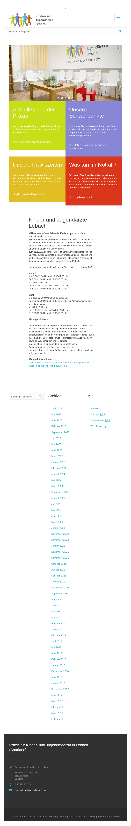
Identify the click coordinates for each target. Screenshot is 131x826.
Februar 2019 (58, 659)
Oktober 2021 (58, 563)
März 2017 (57, 701)
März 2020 (57, 617)
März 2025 (57, 456)
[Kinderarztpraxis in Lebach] (31, 19)
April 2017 (56, 695)
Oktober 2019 (58, 635)
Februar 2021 (58, 575)
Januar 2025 (58, 462)
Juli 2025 (56, 438)
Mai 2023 (56, 510)
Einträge (97, 414)
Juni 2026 (56, 408)
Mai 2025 (56, 444)
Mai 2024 (56, 480)
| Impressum (25, 816)
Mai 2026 (56, 414)
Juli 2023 (56, 504)
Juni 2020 (56, 605)
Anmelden (95, 408)
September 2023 (60, 492)
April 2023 (56, 516)
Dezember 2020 (60, 587)
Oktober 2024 (58, 468)
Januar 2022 (58, 545)
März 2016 (57, 713)
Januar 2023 (58, 527)
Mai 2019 (56, 647)
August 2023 (58, 498)
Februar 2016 (58, 719)
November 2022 (60, 539)
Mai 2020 (56, 611)
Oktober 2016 (58, 707)
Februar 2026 (58, 426)
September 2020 (60, 593)
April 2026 (56, 420)
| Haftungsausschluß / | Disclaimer (77, 816)
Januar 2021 (58, 581)
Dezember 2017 (60, 689)
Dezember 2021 (60, 551)
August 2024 (58, 474)
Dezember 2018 (60, 671)
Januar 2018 (58, 683)
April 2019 (56, 653)
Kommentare (100, 420)
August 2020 (58, 599)
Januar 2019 (58, 665)
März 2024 (57, 486)
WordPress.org (98, 426)
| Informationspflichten (108, 816)
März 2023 (57, 522)
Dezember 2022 (60, 533)
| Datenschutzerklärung (45, 816)
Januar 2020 (58, 629)
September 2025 (60, 432)
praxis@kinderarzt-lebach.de (30, 790)
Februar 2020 (58, 623)
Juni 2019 (56, 641)
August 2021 (58, 569)
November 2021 (60, 557)
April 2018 (56, 677)
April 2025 (56, 450)
